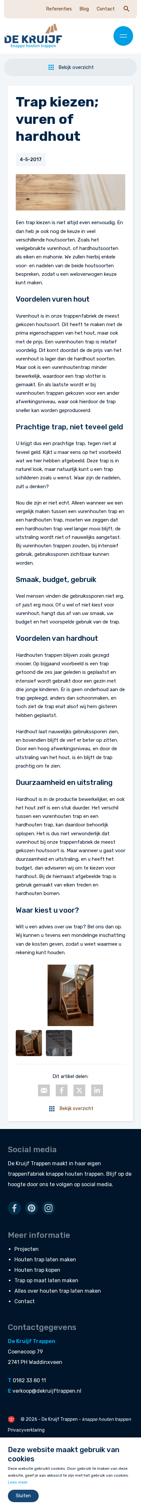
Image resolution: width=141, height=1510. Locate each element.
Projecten (26, 1249)
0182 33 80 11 (29, 1380)
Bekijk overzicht (76, 67)
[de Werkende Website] (11, 1419)
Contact (106, 9)
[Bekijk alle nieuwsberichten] (52, 1109)
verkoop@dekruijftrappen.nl (46, 1391)
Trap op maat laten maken (46, 1280)
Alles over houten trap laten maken (57, 1291)
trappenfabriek (26, 1174)
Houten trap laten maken (45, 1259)
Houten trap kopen (37, 1270)
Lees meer (18, 1482)
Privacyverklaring (26, 1430)
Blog (84, 9)
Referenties (59, 9)
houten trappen (84, 1174)
